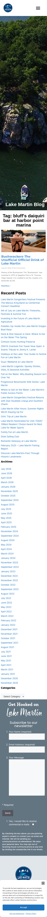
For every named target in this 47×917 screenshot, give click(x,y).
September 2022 (10, 589)
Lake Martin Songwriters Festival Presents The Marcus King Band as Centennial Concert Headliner (23, 302)
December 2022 (9, 576)
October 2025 (8, 495)
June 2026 (6, 473)
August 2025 (7, 504)
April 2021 (6, 665)
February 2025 (8, 527)
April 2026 (6, 478)
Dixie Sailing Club (10, 436)
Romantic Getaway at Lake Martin (19, 441)
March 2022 (7, 616)
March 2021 (7, 669)
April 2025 (6, 522)
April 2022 (6, 611)
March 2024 (7, 553)
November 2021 (9, 634)
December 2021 (9, 629)
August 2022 (7, 593)
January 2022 (8, 625)
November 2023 (9, 562)
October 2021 (8, 638)
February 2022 (8, 620)
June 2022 (6, 602)
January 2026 (8, 486)
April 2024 (6, 549)
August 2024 (7, 540)
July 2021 (6, 651)
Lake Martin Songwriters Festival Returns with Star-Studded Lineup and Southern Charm (22, 400)
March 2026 (7, 482)
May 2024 (6, 544)
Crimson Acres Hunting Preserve (18, 341)
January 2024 (8, 558)
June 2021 (6, 656)
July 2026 (6, 469)
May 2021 (6, 660)
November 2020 (9, 683)
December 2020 (9, 678)
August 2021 (7, 647)
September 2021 (9, 642)
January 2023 (8, 571)
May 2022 (6, 607)
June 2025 (6, 513)
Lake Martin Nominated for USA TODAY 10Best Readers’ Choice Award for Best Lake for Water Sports (22, 424)
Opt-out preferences (17, 914)
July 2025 (6, 509)
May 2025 (6, 518)
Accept (23, 907)
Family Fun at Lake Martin (14, 432)
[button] (43, 883)
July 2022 (6, 598)
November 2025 (9, 491)
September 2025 (10, 500)
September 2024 (10, 535)
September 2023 (10, 567)
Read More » (5, 286)
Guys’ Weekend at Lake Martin (17, 362)
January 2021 (8, 674)
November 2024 (9, 531)
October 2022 (8, 584)
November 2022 (9, 580)
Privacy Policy (31, 914)
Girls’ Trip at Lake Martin (14, 416)
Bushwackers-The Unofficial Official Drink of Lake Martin (22, 259)
